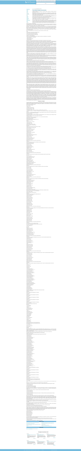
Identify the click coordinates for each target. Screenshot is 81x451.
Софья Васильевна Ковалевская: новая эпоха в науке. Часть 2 (48, 423)
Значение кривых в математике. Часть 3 (50, 434)
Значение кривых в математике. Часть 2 (30, 441)
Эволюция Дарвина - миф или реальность (30, 423)
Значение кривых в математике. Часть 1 (40, 441)
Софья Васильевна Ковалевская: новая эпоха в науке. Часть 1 (48, 422)
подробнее (54, 437)
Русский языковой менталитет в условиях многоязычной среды (32, 422)
